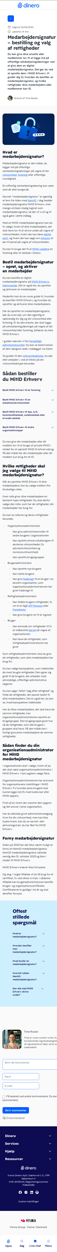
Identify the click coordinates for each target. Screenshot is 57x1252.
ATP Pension (35, 605)
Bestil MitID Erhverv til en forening (21, 390)
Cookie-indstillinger (28, 1201)
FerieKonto (19, 609)
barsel (32, 630)
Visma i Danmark (37, 1227)
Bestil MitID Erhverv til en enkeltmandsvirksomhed (16, 401)
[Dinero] (2, 1237)
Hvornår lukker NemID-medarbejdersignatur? (25, 976)
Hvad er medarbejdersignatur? (25, 935)
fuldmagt (28, 579)
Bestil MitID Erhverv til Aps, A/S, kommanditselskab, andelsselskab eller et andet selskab (24, 415)
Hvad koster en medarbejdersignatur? (25, 963)
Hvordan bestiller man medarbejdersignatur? (25, 948)
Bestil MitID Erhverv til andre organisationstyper (18, 429)
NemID (32, 200)
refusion (45, 238)
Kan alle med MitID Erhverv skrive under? (23, 991)
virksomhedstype (33, 355)
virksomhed (10, 174)
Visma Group (17, 1227)
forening (23, 174)
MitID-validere (40, 249)
